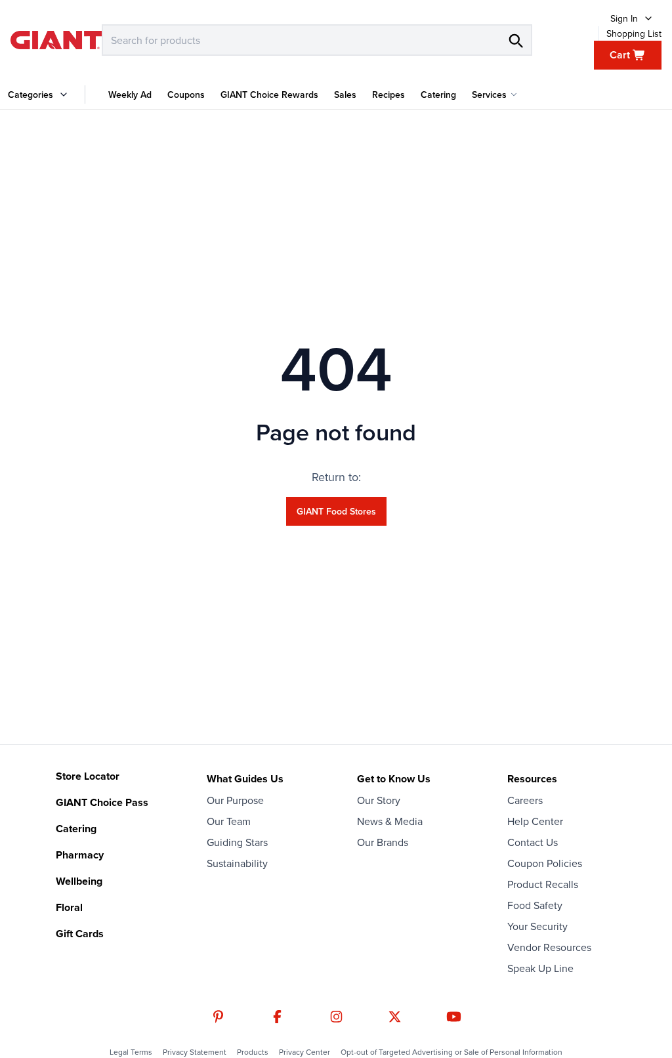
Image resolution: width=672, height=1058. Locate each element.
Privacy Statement (194, 1052)
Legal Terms (131, 1052)
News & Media (390, 821)
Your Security (537, 926)
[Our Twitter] (394, 1016)
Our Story (378, 800)
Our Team (229, 821)
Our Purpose (235, 800)
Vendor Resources (549, 947)
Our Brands (382, 842)
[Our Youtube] (453, 1016)
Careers (525, 800)
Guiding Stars (237, 842)
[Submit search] (515, 40)
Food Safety (534, 905)
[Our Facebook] (277, 1016)
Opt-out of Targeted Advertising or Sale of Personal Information (451, 1052)
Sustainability (237, 863)
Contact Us (532, 842)
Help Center (535, 821)
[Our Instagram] (336, 1016)
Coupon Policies (544, 863)
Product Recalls (542, 884)
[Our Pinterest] (218, 1016)
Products (252, 1052)
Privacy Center (304, 1052)
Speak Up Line (540, 968)
